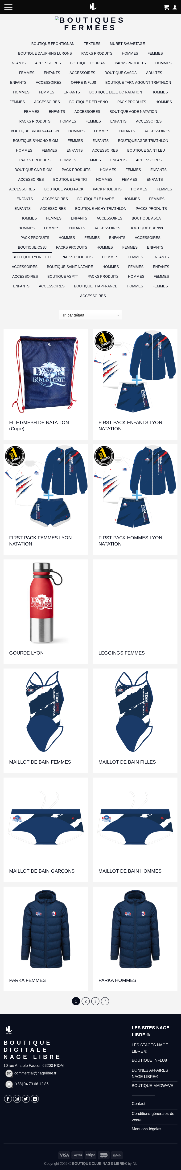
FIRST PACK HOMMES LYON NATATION (130, 540)
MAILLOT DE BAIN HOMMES (130, 871)
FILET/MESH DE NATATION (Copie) (39, 425)
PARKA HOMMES (117, 980)
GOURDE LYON (26, 652)
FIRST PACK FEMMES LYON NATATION (40, 540)
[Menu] (8, 7)
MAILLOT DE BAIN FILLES (127, 762)
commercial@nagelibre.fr (35, 1073)
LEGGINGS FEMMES (122, 652)
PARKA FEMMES (27, 980)
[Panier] (166, 7)
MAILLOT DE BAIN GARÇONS (41, 871)
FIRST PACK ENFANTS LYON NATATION (130, 425)
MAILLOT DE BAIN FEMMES (40, 762)
